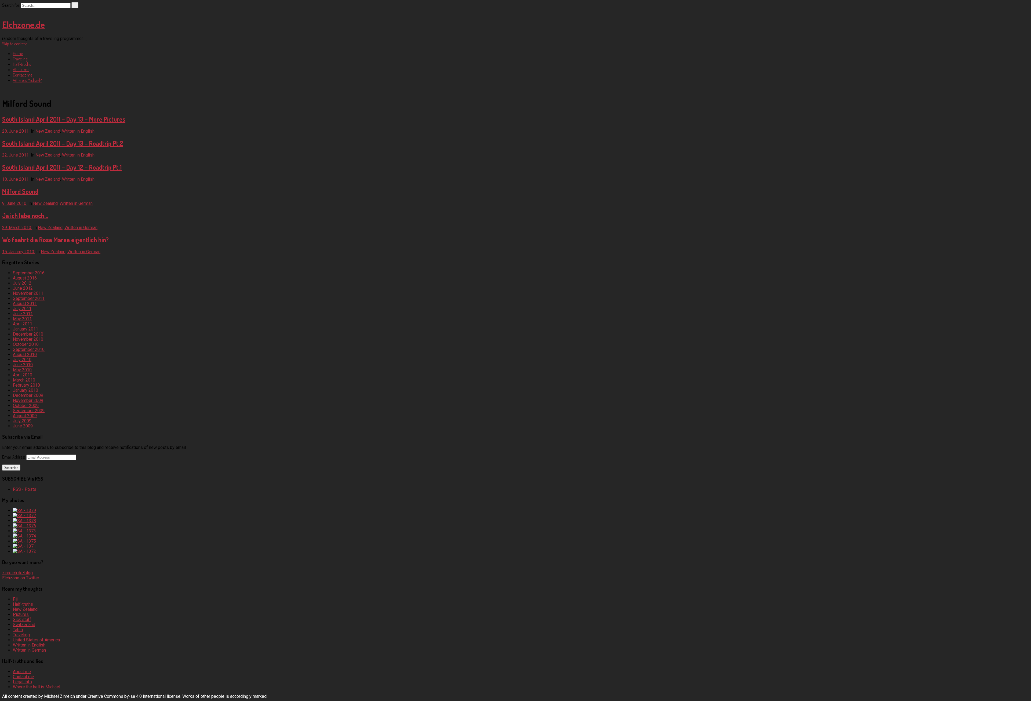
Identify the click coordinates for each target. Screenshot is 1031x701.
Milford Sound (20, 191)
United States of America (36, 639)
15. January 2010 (18, 251)
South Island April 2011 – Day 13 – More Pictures (63, 119)
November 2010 (28, 339)
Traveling (20, 58)
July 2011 (22, 308)
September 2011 (29, 298)
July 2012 (22, 283)
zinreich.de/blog (17, 572)
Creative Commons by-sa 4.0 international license (134, 696)
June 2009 (23, 425)
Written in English (78, 131)
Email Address (14, 457)
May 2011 (22, 318)
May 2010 (22, 369)
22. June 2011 (16, 155)
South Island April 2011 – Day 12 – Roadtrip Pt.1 (62, 167)
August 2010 (25, 354)
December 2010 (28, 334)
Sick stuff (22, 619)
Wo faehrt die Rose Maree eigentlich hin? (55, 239)
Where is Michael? (27, 80)
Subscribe (11, 467)
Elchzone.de (23, 24)
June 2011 (23, 313)
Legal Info (22, 681)
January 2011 (25, 329)
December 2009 (28, 395)
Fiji (15, 599)
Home (18, 53)
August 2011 (25, 303)
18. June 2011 (16, 179)
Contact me (22, 75)
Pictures (21, 614)
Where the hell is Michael (36, 686)
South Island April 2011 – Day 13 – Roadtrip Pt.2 (62, 143)
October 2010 (26, 344)
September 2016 (29, 272)
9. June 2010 (14, 203)
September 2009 (29, 410)
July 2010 (22, 359)
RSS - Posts (24, 489)
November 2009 (28, 400)
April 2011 (22, 323)
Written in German (76, 203)
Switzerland (24, 624)
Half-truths (22, 64)
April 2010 (22, 374)
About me (21, 69)
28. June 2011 (16, 131)
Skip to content (14, 43)
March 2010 (24, 380)
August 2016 (25, 278)
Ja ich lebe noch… (25, 215)
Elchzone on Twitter (20, 577)
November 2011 (28, 293)
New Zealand (47, 131)
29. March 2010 (17, 227)
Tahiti (18, 629)
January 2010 (25, 390)
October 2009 (26, 405)
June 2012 (23, 288)
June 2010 (23, 364)
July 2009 (22, 420)
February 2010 (26, 385)
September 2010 (29, 349)
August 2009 (25, 415)
